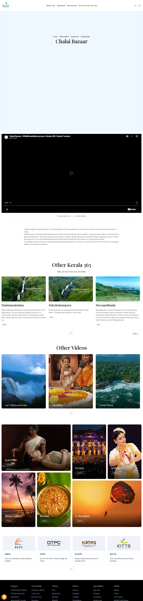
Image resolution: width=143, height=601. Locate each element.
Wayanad (76, 593)
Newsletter (15, 597)
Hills (53, 590)
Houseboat (97, 597)
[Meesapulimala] (118, 288)
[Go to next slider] (71, 333)
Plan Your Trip (36, 597)
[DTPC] (54, 543)
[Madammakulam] (24, 288)
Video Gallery (64, 37)
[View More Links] (139, 6)
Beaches (55, 597)
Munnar (75, 590)
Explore (135, 334)
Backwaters (56, 593)
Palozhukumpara (60, 305)
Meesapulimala (105, 305)
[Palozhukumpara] (71, 288)
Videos (116, 590)
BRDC (8, 553)
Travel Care (35, 593)
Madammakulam (13, 305)
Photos (116, 593)
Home (55, 37)
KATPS (78, 553)
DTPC (43, 553)
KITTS (113, 553)
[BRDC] (19, 543)
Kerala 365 (75, 37)
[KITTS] (124, 543)
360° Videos (118, 597)
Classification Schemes (19, 590)
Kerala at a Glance (37, 590)
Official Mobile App (18, 593)
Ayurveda (96, 590)
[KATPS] (89, 543)
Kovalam (76, 597)
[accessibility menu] (4, 597)
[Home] (6, 5)
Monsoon (96, 593)
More (4, 325)
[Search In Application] (135, 6)
